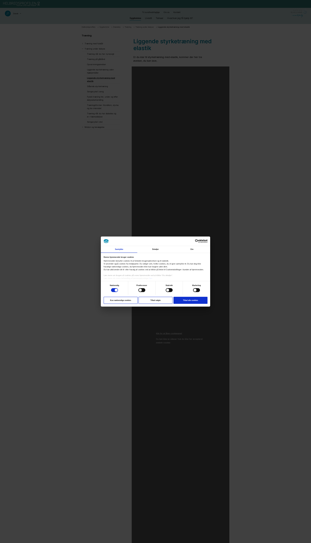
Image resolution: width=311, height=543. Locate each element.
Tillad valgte (155, 300)
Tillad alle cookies (190, 300)
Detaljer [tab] (155, 249)
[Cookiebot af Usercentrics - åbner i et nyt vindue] (196, 241)
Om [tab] (191, 249)
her (150, 278)
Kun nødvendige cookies (120, 300)
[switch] (141, 290)
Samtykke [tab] (119, 249)
